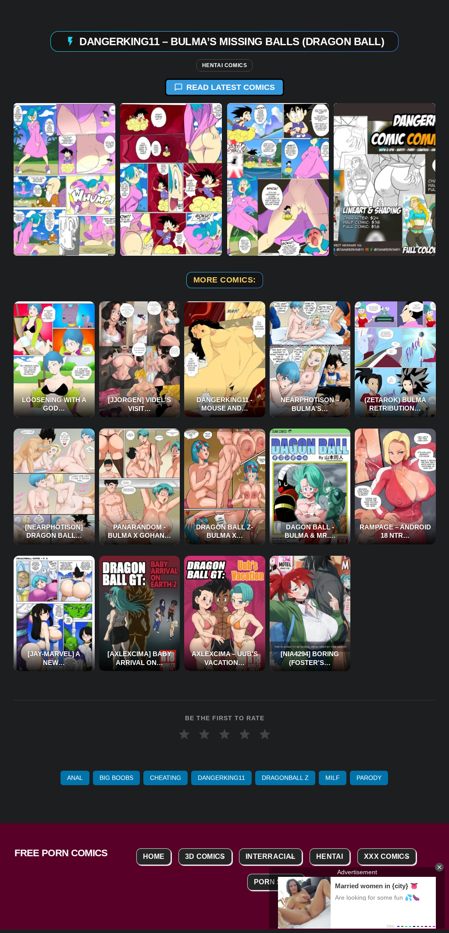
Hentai (329, 856)
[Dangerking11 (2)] (171, 179)
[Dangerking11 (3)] (278, 179)
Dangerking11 (221, 777)
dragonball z (285, 777)
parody (368, 777)
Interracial (271, 856)
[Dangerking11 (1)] (64, 179)
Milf (332, 777)
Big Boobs (116, 777)
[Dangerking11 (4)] (384, 179)
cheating (165, 777)
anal (75, 777)
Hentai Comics (224, 65)
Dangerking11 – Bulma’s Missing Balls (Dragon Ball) (231, 41)
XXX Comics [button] (387, 856)
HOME (153, 856)
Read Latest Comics (230, 87)
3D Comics (205, 856)
